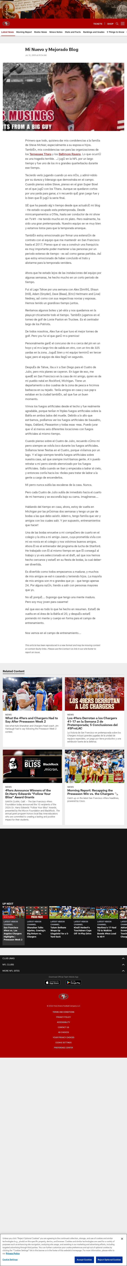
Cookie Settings (63, 1042)
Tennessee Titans (40, 154)
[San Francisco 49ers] (63, 996)
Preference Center (63, 1047)
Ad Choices (63, 1032)
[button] (13, 925)
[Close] (122, 1238)
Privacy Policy (63, 1017)
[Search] (117, 24)
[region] (63, 1250)
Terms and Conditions (63, 1012)
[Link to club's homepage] (6, 22)
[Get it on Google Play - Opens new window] (73, 984)
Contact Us (63, 1027)
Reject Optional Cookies (109, 1259)
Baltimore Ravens (70, 154)
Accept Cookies (84, 1259)
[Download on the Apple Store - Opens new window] (52, 982)
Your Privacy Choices (63, 1037)
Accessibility (63, 1022)
